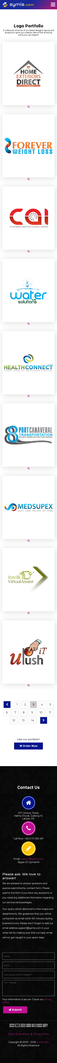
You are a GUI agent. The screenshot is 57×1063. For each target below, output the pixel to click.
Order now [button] (30, 745)
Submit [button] (16, 1009)
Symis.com (43, 1042)
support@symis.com (32, 858)
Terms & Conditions (19, 1034)
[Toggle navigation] (53, 4)
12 (14, 720)
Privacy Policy (41, 1034)
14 (32, 720)
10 (41, 712)
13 (23, 720)
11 (50, 712)
